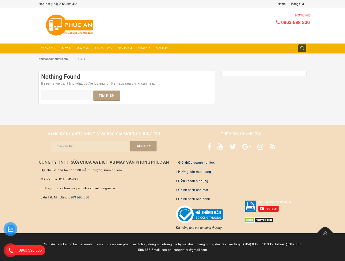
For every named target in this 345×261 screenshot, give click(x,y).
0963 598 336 (79, 197)
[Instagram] (260, 147)
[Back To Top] (325, 233)
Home (282, 4)
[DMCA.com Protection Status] (259, 220)
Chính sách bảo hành (193, 199)
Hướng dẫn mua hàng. (194, 172)
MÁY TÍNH (83, 48)
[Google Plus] (246, 147)
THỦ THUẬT (103, 48)
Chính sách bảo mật (192, 190)
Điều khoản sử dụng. (193, 181)
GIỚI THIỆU (162, 48)
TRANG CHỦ (49, 48)
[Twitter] (233, 147)
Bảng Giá (297, 4)
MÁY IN (66, 48)
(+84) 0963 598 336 (64, 4)
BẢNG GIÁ (144, 48)
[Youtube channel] (220, 147)
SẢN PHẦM (125, 48)
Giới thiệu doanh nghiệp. (196, 162)
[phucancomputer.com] (69, 25)
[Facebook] (209, 147)
